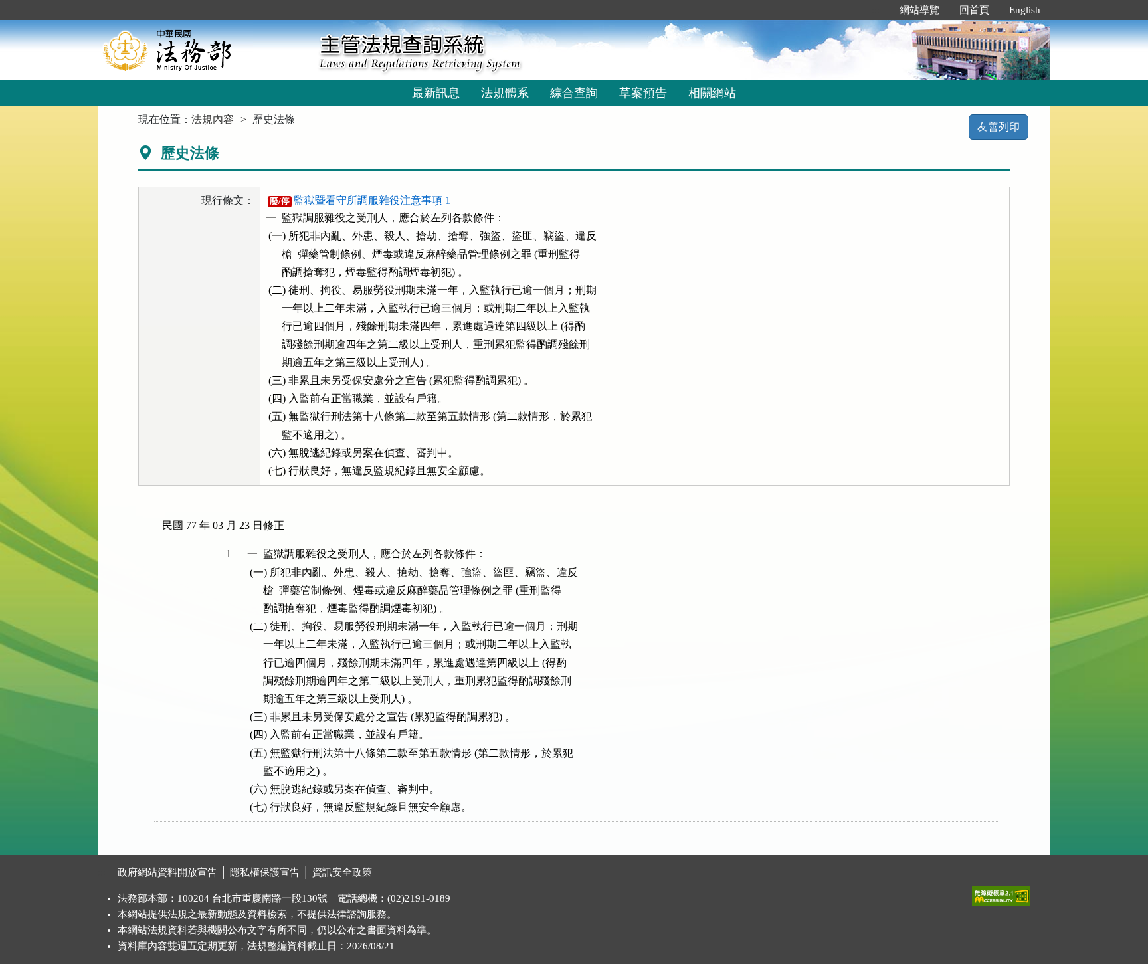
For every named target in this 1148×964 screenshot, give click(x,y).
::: (876, 10)
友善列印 (998, 126)
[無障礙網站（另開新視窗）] (1001, 893)
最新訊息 (436, 93)
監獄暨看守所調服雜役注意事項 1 (360, 200)
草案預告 (643, 93)
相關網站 (712, 93)
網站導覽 (919, 10)
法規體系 (505, 93)
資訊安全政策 (342, 872)
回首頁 (974, 10)
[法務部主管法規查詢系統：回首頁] (204, 49)
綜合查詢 (574, 93)
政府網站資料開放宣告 (167, 872)
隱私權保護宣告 (265, 872)
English (1024, 10)
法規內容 (212, 119)
